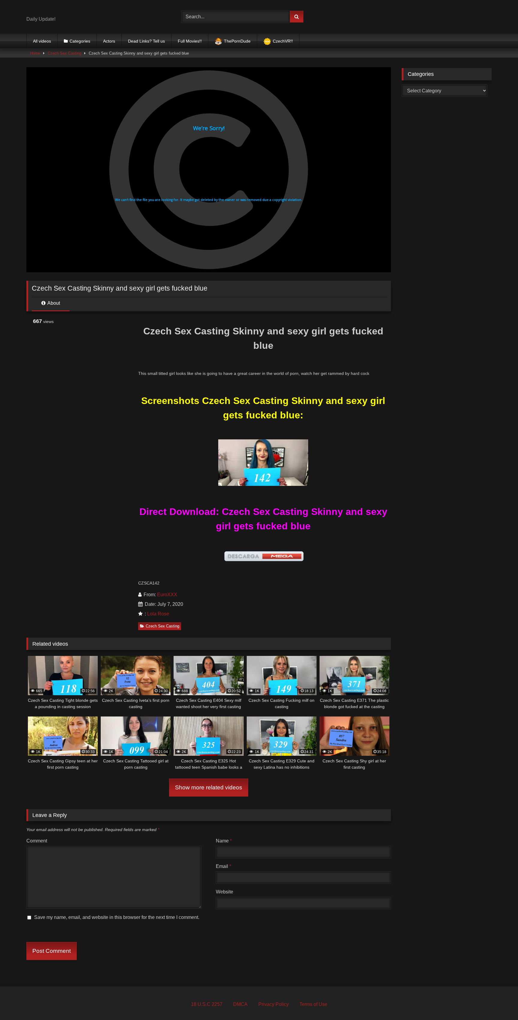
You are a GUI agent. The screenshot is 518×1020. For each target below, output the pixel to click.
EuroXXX (167, 594)
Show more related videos (208, 787)
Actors (109, 41)
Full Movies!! (190, 41)
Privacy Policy (273, 1004)
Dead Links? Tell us (146, 41)
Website (224, 891)
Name (224, 840)
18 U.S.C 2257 (206, 1004)
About (53, 303)
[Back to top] (499, 1002)
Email (223, 866)
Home (35, 53)
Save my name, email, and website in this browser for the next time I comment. (116, 917)
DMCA (240, 1004)
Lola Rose (158, 613)
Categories (80, 41)
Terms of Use (313, 1004)
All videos (42, 41)
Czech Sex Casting (64, 53)
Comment (36, 840)
